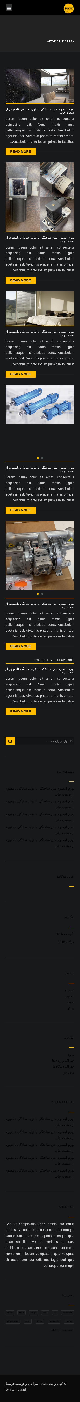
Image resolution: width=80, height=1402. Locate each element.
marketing (54, 1321)
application (67, 1312)
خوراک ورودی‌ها (63, 1060)
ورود (71, 1054)
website (54, 1330)
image (10, 1312)
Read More (20, 151)
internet (69, 1321)
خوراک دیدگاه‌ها (63, 1066)
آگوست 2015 (64, 934)
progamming (12, 1321)
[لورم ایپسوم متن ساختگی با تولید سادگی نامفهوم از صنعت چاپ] (40, 85)
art (55, 1312)
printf (27, 1321)
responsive (67, 1330)
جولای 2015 (66, 942)
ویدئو (71, 1008)
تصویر (70, 996)
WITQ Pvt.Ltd (16, 1390)
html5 (21, 1312)
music (40, 1321)
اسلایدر (69, 990)
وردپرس (68, 1072)
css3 (45, 1312)
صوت (70, 1002)
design (33, 1312)
